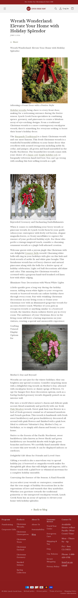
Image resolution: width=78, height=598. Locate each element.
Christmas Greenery (21, 556)
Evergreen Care (51, 535)
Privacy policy (42, 591)
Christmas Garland (21, 548)
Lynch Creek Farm (15, 591)
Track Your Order (52, 527)
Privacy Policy (53, 567)
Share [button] (15, 42)
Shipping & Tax (52, 542)
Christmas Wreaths (21, 525)
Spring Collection (21, 571)
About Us (36, 525)
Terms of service (56, 591)
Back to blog (40, 509)
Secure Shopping (51, 560)
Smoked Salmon (20, 563)
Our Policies (52, 554)
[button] (4, 8)
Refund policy (29, 591)
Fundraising (7, 525)
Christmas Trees (21, 540)
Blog (34, 535)
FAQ (49, 549)
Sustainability (38, 530)
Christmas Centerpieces (23, 533)
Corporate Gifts (9, 530)
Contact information (68, 593)
